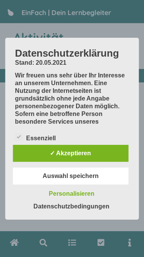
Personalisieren (71, 193)
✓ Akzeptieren (70, 153)
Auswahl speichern (71, 176)
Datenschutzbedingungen (71, 206)
